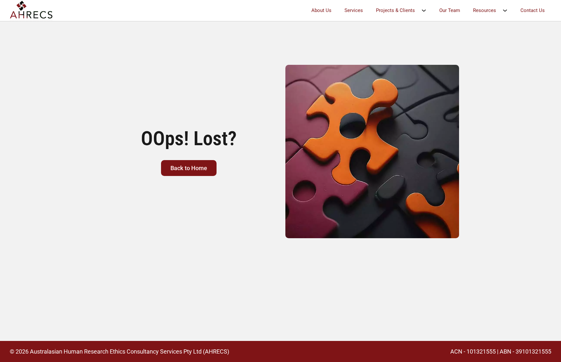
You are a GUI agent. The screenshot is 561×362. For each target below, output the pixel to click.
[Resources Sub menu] (508, 10)
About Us (321, 10)
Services (353, 10)
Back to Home (188, 168)
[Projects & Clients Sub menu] (427, 10)
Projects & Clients (395, 10)
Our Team (449, 10)
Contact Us (532, 10)
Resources (484, 10)
